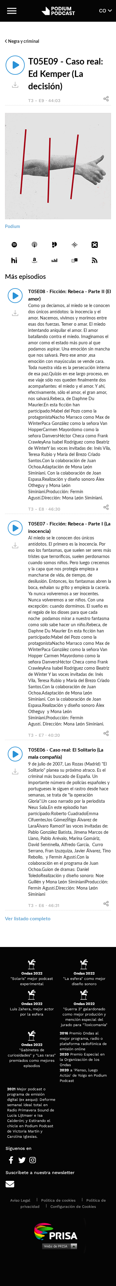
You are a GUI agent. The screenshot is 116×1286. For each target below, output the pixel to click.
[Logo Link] (58, 11)
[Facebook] (11, 1160)
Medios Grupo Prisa (58, 1246)
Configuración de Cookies (73, 1206)
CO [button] (103, 10)
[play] (15, 65)
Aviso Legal (20, 1200)
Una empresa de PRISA (58, 1231)
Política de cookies (58, 1200)
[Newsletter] (58, 1184)
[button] (11, 11)
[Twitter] (21, 1160)
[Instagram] (32, 1160)
